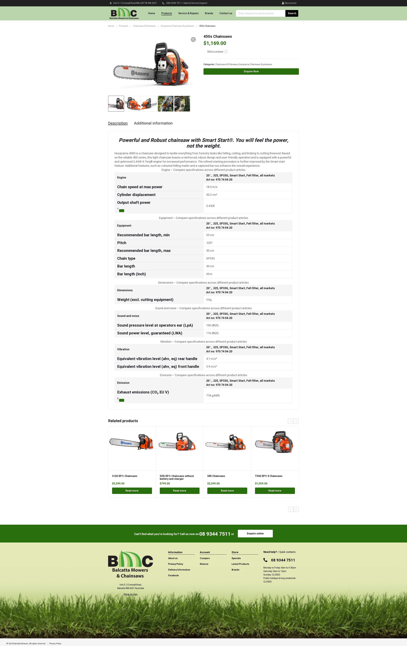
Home (111, 26)
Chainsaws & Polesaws (144, 26)
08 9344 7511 (215, 534)
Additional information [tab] (153, 123)
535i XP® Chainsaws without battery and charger (177, 477)
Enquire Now (251, 71)
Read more (131, 491)
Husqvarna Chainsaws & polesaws (177, 26)
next (296, 421)
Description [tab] (118, 123)
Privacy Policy (55, 643)
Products (123, 26)
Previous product (290, 509)
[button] (193, 39)
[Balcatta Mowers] (124, 14)
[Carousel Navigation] (293, 421)
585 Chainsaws (216, 476)
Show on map (130, 594)
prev (290, 421)
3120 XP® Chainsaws (124, 476)
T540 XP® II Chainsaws (269, 476)
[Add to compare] (226, 51)
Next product (296, 509)
